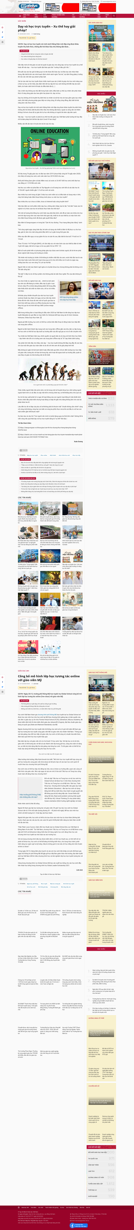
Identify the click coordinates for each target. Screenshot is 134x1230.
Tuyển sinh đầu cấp (95, 1184)
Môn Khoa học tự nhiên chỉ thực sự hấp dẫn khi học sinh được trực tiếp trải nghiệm (94, 1052)
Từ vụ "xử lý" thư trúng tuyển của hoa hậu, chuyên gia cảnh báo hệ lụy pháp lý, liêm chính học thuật (28, 633)
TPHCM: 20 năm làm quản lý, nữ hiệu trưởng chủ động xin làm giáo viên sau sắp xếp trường (27, 977)
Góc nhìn (45, 16)
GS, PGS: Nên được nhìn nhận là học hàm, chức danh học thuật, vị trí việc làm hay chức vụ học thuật (50, 634)
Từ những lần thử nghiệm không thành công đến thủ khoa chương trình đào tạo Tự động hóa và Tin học (72, 1050)
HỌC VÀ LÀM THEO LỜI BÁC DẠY (99, 233)
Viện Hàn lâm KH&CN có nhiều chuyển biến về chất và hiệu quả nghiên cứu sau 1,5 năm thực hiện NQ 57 (49, 611)
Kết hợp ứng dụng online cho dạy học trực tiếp (69, 298)
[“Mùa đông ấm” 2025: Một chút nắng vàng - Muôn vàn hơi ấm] (108, 257)
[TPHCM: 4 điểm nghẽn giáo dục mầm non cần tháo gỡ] (108, 905)
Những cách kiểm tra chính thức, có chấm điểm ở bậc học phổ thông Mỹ (41, 709)
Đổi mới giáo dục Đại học (97, 1152)
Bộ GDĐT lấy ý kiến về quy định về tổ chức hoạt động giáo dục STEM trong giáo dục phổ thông (101, 175)
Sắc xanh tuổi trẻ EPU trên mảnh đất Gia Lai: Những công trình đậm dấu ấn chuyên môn (101, 247)
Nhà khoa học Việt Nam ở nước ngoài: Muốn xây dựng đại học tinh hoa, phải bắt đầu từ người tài (27, 520)
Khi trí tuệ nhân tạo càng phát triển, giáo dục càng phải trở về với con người (49, 588)
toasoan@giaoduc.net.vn (109, 1)
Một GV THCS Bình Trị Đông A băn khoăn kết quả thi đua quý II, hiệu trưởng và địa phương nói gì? (108, 381)
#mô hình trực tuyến (68, 927)
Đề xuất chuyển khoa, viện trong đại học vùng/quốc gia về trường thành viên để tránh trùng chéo (50, 519)
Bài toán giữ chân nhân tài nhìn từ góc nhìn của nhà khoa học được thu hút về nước (71, 588)
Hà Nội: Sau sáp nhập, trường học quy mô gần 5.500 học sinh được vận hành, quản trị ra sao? (94, 218)
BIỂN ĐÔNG (92, 418)
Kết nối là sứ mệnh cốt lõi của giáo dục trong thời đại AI (71, 609)
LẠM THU (91, 1171)
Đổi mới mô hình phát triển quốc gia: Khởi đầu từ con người (49, 565)
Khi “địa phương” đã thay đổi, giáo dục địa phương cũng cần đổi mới (71, 519)
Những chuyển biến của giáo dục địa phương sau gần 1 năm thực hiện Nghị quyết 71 (28, 588)
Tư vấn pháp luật (94, 412)
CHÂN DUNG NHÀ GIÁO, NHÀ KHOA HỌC (100, 743)
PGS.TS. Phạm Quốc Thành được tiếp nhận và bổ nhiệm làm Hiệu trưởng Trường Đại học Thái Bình (107, 801)
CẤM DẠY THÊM (93, 1165)
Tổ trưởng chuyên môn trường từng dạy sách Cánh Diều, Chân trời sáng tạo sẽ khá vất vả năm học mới (49, 481)
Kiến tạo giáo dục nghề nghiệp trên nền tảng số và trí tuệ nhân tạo (49, 1096)
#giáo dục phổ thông (32, 927)
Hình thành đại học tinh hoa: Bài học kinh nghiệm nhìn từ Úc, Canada (72, 542)
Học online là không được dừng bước (31, 56)
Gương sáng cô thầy (96, 1018)
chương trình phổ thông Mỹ (47, 715)
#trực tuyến (44, 927)
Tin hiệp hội (93, 814)
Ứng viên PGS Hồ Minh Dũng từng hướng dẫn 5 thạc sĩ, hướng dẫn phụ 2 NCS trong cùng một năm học (94, 801)
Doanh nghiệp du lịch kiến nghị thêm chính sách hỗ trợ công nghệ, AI (94, 1119)
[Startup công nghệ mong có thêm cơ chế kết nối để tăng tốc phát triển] (108, 1111)
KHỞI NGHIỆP (92, 1196)
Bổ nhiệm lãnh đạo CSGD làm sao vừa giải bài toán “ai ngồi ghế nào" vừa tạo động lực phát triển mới (28, 543)
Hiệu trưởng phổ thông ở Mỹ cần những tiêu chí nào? (35, 706)
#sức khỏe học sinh (64, 455)
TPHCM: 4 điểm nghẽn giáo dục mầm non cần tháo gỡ (108, 913)
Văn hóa (99, 16)
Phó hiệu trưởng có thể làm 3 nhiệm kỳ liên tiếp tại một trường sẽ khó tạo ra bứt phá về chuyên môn (104, 1010)
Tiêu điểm (36, 16)
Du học (73, 16)
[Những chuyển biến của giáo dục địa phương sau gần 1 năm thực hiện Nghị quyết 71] (28, 578)
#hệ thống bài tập (43, 930)
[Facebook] (2, 32)
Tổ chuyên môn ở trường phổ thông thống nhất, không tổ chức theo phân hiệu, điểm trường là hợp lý (101, 687)
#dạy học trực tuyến (32, 455)
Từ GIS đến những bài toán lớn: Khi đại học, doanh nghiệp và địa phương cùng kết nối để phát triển (50, 978)
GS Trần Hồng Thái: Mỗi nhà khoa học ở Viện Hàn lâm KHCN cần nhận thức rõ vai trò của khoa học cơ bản (28, 658)
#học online (44, 455)
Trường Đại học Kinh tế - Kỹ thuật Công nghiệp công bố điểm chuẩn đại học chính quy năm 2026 (104, 1001)
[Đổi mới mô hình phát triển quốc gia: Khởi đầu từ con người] (50, 556)
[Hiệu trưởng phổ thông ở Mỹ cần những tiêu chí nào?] (30, 829)
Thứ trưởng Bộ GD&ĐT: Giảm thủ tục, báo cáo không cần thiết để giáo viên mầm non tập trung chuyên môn (108, 937)
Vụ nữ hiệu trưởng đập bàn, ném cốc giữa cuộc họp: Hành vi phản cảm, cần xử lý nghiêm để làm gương (94, 381)
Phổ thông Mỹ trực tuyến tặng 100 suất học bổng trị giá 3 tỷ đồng (39, 704)
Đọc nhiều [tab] (101, 94)
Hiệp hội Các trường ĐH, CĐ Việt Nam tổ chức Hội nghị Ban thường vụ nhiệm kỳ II (94, 848)
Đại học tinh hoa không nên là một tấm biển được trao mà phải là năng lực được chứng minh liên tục (50, 543)
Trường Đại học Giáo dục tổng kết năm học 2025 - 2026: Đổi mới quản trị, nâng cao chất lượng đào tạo (50, 1073)
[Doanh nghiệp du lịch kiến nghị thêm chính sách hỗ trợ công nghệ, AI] (94, 1111)
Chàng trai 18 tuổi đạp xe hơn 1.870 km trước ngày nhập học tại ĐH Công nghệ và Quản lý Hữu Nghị (28, 1026)
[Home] (2, 27)
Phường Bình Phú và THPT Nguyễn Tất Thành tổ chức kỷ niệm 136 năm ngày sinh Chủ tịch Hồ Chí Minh (94, 268)
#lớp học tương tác (55, 927)
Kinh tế (107, 16)
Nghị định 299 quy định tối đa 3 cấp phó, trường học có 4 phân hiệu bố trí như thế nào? (104, 991)
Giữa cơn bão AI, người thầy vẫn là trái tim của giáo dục (36, 467)
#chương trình (54, 930)
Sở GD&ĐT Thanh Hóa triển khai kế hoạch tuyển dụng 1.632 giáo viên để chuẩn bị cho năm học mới (94, 196)
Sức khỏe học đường (85, 16)
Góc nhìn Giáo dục (96, 23)
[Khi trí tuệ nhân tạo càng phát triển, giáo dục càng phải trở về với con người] (50, 578)
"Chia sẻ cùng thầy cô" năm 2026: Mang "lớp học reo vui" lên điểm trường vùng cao (100, 1033)
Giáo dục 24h (26, 16)
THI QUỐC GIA (93, 1159)
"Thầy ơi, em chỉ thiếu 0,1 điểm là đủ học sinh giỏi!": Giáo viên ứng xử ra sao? (42, 465)
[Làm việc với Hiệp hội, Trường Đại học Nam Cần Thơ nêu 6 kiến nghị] (108, 859)
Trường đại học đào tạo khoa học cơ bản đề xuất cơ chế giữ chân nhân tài (72, 633)
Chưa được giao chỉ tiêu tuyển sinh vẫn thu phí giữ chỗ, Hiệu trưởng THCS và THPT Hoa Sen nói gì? (100, 361)
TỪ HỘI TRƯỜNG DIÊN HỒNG (95, 405)
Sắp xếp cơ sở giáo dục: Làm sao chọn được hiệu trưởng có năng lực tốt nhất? (72, 566)
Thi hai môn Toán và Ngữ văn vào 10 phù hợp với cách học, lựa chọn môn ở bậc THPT (44, 489)
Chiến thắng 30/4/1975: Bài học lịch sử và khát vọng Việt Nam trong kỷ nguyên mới (44, 470)
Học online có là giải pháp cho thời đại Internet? (34, 59)
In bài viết (24, 450)
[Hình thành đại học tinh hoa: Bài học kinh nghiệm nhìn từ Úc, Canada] (72, 532)
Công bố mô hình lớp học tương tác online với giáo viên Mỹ (37, 54)
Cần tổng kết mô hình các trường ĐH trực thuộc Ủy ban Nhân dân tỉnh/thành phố (94, 868)
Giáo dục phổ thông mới (98, 672)
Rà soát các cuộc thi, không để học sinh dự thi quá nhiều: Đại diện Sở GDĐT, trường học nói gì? (94, 729)
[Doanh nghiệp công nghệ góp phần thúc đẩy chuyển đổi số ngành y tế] (108, 1129)
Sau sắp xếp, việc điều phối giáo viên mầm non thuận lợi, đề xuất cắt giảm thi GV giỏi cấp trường (94, 915)
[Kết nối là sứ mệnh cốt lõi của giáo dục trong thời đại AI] (72, 599)
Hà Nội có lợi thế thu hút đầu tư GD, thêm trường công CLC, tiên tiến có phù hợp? (43, 472)
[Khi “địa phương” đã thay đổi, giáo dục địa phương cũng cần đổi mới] (72, 508)
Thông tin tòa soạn (36, 1)
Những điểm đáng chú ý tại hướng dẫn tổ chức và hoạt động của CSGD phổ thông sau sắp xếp (47, 491)
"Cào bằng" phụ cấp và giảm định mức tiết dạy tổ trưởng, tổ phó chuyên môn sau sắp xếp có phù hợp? (49, 486)
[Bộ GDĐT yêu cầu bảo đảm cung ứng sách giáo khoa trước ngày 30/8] (108, 305)
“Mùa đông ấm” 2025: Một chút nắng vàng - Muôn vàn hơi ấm (107, 266)
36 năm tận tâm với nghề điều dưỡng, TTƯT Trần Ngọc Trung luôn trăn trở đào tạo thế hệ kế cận (108, 1073)
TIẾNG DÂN (92, 346)
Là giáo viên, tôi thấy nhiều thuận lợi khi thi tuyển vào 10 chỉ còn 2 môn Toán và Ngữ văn (50, 1025)
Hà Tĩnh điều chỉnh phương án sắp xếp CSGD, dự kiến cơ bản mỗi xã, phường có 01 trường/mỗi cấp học (108, 219)
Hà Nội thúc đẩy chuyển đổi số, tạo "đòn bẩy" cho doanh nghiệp (100, 1102)
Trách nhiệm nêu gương (58, 16)
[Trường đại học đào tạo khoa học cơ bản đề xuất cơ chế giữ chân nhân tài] (72, 623)
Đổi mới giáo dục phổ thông (99, 161)
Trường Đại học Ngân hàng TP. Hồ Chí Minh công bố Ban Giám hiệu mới (108, 777)
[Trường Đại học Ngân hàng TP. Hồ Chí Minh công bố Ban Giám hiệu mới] (108, 769)
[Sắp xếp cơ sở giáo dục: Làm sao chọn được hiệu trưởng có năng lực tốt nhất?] (72, 556)
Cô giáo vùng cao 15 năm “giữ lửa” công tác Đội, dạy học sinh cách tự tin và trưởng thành (94, 1072)
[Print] (2, 42)
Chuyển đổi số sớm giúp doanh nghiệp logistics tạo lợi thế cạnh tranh (94, 1137)
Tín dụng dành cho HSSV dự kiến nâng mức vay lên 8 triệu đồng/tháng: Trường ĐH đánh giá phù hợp (50, 1050)
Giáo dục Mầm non (96, 880)
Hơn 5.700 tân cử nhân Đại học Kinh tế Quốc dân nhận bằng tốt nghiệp (94, 314)
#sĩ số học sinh (31, 930)
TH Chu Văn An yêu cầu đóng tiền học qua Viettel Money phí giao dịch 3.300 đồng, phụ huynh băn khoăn (50, 1002)
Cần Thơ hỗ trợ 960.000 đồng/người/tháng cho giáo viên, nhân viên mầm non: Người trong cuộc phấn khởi (100, 894)
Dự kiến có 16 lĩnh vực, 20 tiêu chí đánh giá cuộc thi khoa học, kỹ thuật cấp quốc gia (101, 295)
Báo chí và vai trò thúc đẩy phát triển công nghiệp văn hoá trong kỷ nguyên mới (42, 462)
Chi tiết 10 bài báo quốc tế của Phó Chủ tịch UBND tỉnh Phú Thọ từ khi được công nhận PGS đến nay (94, 779)
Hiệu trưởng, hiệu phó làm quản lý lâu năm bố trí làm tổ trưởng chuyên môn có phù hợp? (104, 972)
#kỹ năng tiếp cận (66, 930)
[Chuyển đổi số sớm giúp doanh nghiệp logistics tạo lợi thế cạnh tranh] (94, 1129)
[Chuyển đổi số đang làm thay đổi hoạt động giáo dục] (108, 839)
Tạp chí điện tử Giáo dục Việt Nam (50, 917)
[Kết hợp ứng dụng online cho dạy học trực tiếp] (70, 288)
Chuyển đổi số (94, 1086)
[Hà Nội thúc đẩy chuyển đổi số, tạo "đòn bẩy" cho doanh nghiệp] (101, 1096)
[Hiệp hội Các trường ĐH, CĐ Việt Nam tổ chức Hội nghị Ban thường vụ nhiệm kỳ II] (94, 839)
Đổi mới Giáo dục (95, 280)
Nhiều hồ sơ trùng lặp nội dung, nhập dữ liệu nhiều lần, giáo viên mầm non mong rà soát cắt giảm (94, 937)
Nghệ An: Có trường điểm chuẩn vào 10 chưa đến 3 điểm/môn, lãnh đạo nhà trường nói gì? (108, 708)
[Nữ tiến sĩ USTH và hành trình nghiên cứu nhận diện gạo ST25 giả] (108, 1043)
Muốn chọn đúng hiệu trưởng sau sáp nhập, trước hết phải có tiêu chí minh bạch (43, 484)
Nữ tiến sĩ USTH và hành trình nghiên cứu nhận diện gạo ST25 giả (108, 1051)
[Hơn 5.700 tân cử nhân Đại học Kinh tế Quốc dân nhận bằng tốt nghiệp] (94, 305)
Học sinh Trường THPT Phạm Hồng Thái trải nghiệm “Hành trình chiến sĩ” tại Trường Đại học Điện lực (107, 334)
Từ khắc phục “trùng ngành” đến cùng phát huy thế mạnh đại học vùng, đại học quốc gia (27, 566)
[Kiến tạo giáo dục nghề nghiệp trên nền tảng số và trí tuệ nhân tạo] (50, 1086)
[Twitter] (2, 37)
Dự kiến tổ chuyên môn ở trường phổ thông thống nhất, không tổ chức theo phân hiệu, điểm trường (104, 982)
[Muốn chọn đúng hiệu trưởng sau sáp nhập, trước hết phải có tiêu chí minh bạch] (94, 47)
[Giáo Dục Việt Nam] (29, 8)
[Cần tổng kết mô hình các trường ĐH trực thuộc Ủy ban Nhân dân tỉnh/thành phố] (94, 859)
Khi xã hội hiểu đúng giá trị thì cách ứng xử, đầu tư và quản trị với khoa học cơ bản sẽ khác (49, 657)
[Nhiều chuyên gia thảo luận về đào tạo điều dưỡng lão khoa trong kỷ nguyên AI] (72, 967)
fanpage (78, 1225)
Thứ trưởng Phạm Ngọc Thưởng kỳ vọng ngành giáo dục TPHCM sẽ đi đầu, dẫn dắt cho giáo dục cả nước (107, 196)
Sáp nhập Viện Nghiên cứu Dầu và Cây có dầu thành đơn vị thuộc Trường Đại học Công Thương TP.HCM (28, 1002)
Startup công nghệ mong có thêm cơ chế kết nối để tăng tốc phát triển (108, 1119)
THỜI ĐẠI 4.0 (92, 1190)
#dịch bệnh (53, 455)
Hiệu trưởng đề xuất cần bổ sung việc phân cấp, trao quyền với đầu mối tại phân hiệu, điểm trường (94, 708)
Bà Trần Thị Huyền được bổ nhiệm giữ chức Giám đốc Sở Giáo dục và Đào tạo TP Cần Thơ (100, 759)
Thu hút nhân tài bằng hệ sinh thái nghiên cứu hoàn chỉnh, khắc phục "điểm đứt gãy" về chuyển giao (28, 611)
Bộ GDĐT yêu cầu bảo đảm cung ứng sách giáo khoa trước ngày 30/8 (108, 314)
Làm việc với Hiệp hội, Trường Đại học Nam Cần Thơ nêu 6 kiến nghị (108, 867)
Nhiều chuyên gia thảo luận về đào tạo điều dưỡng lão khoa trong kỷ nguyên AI (71, 977)
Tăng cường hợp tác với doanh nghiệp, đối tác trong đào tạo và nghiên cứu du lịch (99, 829)
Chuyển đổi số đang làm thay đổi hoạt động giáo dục (108, 846)
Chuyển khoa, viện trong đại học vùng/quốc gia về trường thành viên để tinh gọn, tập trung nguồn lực (94, 334)
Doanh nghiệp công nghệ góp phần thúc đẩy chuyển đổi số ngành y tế (108, 1137)
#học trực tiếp (76, 455)
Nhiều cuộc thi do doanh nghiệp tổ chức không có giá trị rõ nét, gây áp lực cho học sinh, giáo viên (107, 729)
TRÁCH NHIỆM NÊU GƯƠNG (97, 398)
